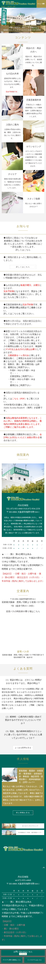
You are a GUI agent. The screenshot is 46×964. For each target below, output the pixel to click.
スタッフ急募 (33, 199)
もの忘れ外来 (12, 73)
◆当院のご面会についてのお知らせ (21, 238)
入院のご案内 (12, 124)
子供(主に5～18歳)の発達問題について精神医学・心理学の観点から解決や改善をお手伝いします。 (33, 110)
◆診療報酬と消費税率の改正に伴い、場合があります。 (23, 437)
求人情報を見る (23, 813)
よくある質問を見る (23, 748)
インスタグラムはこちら (34, 960)
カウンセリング (33, 146)
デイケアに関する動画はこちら (12, 960)
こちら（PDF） (19, 398)
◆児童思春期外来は (23, 307)
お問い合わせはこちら (23, 952)
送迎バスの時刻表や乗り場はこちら (23, 611)
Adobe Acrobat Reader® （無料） (19, 407)
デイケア (12, 174)
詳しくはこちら (23, 250)
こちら (9, 297)
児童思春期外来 (33, 100)
